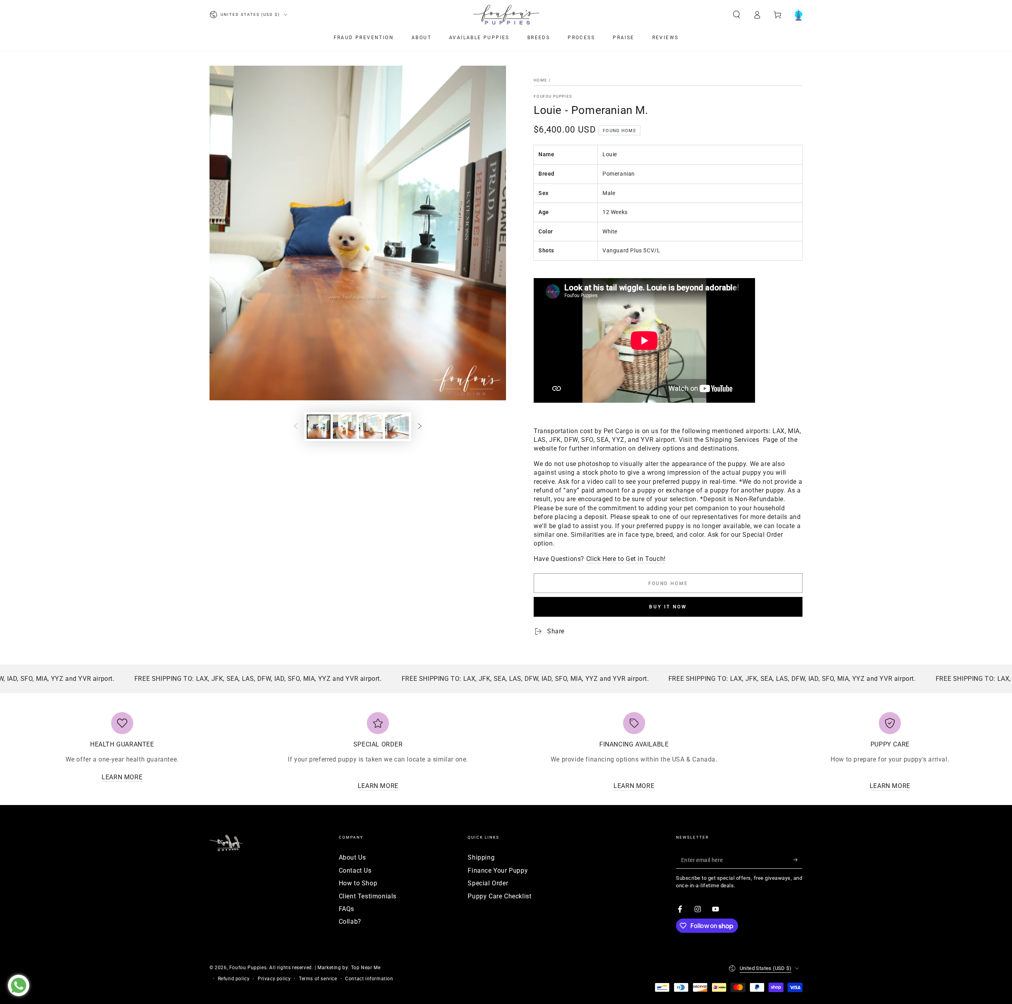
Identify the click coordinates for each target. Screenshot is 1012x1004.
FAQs (346, 909)
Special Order (488, 883)
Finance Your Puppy (498, 870)
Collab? (350, 921)
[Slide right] (420, 426)
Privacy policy (274, 978)
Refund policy (234, 978)
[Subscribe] (797, 859)
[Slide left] (295, 426)
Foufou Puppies (553, 96)
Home (540, 80)
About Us (352, 857)
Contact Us (355, 870)
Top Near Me (366, 967)
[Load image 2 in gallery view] (345, 427)
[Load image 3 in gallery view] (371, 427)
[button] (736, 14)
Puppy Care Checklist (499, 896)
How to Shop (358, 883)
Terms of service (318, 978)
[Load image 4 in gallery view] (397, 427)
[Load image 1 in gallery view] (318, 427)
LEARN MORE (122, 777)
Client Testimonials (367, 896)
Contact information (369, 978)
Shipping (481, 857)
